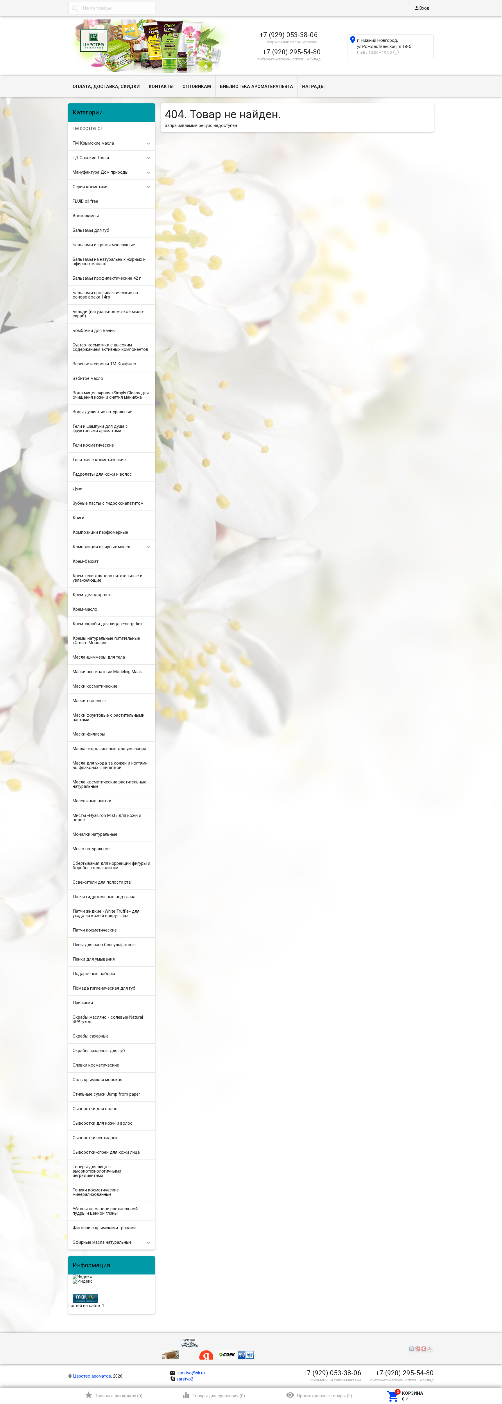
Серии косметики (90, 186)
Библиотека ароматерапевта (256, 86)
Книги (78, 517)
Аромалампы (86, 215)
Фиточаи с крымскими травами (104, 1227)
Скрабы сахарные (91, 1036)
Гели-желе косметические (99, 459)
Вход (421, 8)
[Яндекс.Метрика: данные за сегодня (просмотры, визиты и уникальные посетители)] (82, 1276)
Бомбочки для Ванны (94, 330)
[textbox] (111, 8)
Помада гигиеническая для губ (104, 988)
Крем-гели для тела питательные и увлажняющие (107, 578)
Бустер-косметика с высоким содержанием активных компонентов (110, 347)
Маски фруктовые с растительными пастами (108, 717)
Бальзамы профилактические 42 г (107, 278)
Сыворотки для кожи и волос (102, 1123)
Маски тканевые (89, 700)
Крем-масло (85, 609)
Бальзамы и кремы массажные (104, 244)
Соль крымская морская (97, 1079)
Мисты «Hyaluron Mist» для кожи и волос (107, 817)
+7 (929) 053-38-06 (289, 35)
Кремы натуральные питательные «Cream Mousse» (106, 640)
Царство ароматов (92, 1376)
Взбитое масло (88, 378)
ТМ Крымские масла (93, 143)
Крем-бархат (85, 561)
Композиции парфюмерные (100, 532)
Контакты (161, 86)
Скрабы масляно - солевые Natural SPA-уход (108, 1019)
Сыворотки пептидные (96, 1137)
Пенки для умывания (94, 959)
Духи (78, 488)
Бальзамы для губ (91, 230)
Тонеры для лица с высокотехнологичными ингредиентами (97, 1171)
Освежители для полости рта (102, 882)
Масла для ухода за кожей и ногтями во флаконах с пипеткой (110, 765)
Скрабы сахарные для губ (99, 1050)
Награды (313, 86)
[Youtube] (431, 1349)
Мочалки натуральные (95, 834)
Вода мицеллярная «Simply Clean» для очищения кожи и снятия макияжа (111, 395)
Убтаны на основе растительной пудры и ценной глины (105, 1211)
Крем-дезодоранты (92, 594)
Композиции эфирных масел (101, 546)
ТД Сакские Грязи (91, 157)
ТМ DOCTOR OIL (88, 128)
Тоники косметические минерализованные (96, 1192)
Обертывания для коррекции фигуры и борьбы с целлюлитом (111, 865)
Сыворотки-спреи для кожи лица (106, 1152)
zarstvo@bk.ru (187, 1373)
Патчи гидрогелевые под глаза (104, 896)
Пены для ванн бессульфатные (104, 944)
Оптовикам (196, 86)
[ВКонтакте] (412, 1349)
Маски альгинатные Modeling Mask (107, 671)
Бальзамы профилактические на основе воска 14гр (105, 295)
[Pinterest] (425, 1349)
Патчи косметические (95, 930)
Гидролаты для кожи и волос (102, 474)
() (113, 1395)
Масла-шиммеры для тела (99, 657)
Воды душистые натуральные (102, 411)
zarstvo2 (184, 1379)
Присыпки (83, 1002)
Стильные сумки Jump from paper (106, 1094)
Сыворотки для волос (95, 1108)
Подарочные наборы (94, 973)
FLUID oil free (85, 201)
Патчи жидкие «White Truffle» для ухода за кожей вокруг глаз (106, 913)
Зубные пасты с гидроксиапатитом (108, 503)
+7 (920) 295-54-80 (292, 52)
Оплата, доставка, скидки (106, 86)
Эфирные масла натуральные (102, 1242)
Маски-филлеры (89, 734)
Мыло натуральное (92, 848)
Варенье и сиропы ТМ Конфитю (104, 363)
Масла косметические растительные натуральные (109, 784)
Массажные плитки (92, 800)
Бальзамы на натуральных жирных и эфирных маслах (109, 261)
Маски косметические (95, 686)
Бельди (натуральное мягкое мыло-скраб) (109, 314)
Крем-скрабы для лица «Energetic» (107, 623)
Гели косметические (93, 445)
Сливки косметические (96, 1065)
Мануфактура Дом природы (100, 172)
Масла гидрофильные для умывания (109, 748)
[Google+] (418, 1349)
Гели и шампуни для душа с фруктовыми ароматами (100, 428)
